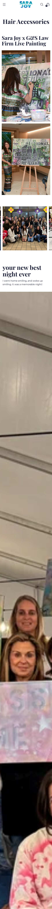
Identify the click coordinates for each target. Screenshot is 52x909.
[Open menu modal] (4, 4)
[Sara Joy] (25, 4)
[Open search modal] (42, 4)
